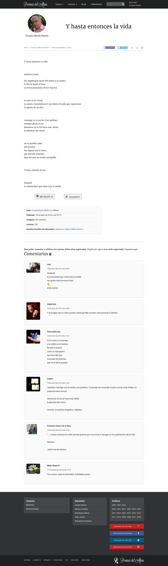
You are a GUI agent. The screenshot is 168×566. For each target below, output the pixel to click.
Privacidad (58, 560)
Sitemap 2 (37, 560)
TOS (66, 560)
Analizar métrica (80, 505)
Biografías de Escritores (83, 521)
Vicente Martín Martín (39, 48)
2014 (129, 513)
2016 (119, 513)
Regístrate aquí (94, 249)
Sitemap (27, 560)
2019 (134, 509)
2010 (119, 517)
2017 (114, 513)
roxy (49, 264)
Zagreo (67, 229)
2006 (139, 517)
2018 (139, 509)
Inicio (26, 48)
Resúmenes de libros (82, 513)
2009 (124, 517)
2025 (119, 505)
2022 (119, 509)
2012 (139, 513)
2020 (129, 509)
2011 (114, 517)
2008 (129, 517)
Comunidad (96, 4)
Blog (84, 4)
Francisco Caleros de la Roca (59, 426)
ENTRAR (134, 2)
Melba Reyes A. (77, 229)
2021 (124, 509)
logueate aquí (131, 249)
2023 (114, 509)
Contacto (75, 560)
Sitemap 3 (47, 560)
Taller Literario (80, 517)
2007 (134, 517)
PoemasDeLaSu (53, 332)
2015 (124, 513)
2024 (124, 505)
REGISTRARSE (136, 5)
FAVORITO (74, 197)
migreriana (59, 229)
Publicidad (85, 560)
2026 (114, 505)
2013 (134, 513)
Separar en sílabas (81, 509)
